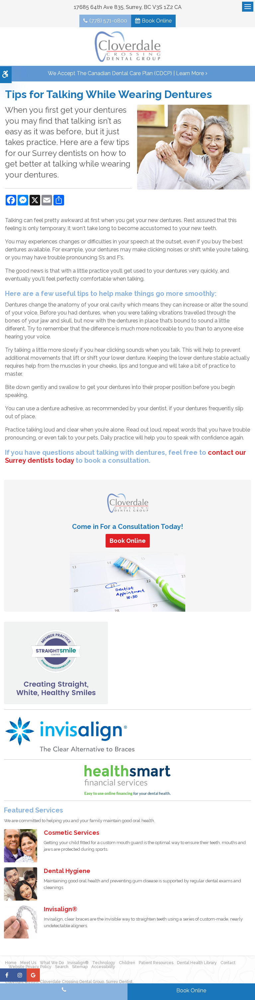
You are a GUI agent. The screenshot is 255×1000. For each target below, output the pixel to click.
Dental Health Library (197, 962)
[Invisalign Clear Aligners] (70, 734)
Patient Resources (156, 962)
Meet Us (28, 962)
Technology (103, 962)
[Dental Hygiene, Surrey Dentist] (20, 883)
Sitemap (80, 966)
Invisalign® (60, 909)
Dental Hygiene (67, 870)
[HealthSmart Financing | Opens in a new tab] (127, 780)
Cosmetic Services (71, 832)
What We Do (52, 962)
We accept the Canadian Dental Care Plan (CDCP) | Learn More (126, 73)
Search (61, 966)
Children (127, 962)
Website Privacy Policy (30, 966)
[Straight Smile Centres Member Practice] (56, 662)
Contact (227, 962)
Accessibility (103, 966)
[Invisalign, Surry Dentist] (20, 921)
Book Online (157, 21)
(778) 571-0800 (108, 21)
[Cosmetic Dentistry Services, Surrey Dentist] (20, 845)
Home (11, 962)
